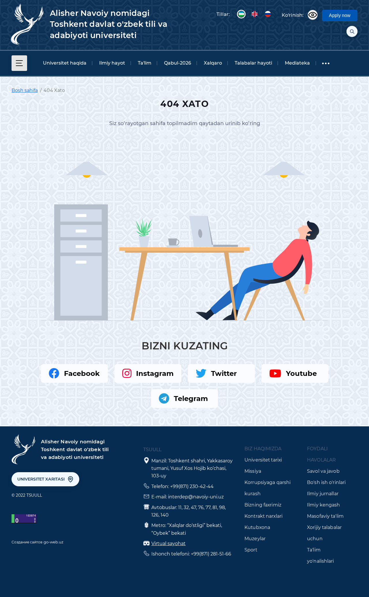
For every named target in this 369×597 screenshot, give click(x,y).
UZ (241, 14)
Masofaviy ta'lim (325, 516)
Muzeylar (255, 538)
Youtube (301, 373)
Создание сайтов (27, 542)
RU (267, 14)
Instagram (155, 373)
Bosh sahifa (25, 90)
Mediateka (297, 63)
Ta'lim (144, 63)
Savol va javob (323, 471)
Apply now (340, 15)
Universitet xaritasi (41, 479)
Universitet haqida (64, 63)
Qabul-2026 (177, 63)
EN (254, 14)
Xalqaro (213, 63)
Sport (250, 550)
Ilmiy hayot (112, 63)
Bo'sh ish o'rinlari (326, 482)
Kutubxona (257, 527)
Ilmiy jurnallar (322, 493)
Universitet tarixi (263, 460)
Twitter (224, 373)
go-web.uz (53, 542)
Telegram (191, 398)
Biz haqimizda (262, 448)
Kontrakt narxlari (263, 516)
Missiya (252, 471)
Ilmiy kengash (323, 505)
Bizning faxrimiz (262, 505)
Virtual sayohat (168, 543)
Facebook (82, 373)
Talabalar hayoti (253, 63)
